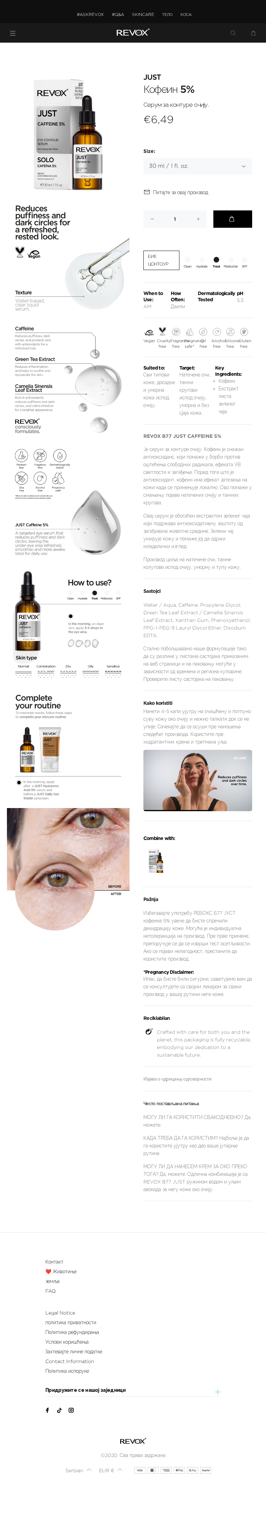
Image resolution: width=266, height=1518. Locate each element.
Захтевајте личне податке (73, 1351)
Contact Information (69, 1361)
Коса (186, 14)
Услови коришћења (67, 1342)
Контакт (54, 1262)
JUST (152, 77)
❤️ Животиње (61, 1271)
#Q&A (118, 14)
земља (52, 1281)
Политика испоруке (67, 1371)
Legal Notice (60, 1313)
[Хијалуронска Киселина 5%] (155, 861)
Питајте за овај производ (180, 192)
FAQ (50, 1291)
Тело (167, 14)
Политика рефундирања (72, 1332)
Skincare (143, 14)
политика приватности (70, 1322)
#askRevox (90, 14)
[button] (78, 1470)
